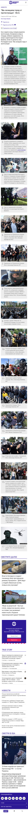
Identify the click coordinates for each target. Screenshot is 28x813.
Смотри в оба (8, 733)
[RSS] (20, 798)
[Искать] (22, 811)
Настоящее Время (5, 18)
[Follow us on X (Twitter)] (6, 798)
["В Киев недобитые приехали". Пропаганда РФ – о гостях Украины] (14, 750)
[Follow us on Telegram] (16, 798)
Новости (4, 7)
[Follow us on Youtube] (9, 798)
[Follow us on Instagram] (13, 798)
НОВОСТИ (6, 690)
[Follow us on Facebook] (2, 798)
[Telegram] (14, 811)
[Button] (5, 22)
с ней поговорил (21, 150)
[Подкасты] (24, 798)
